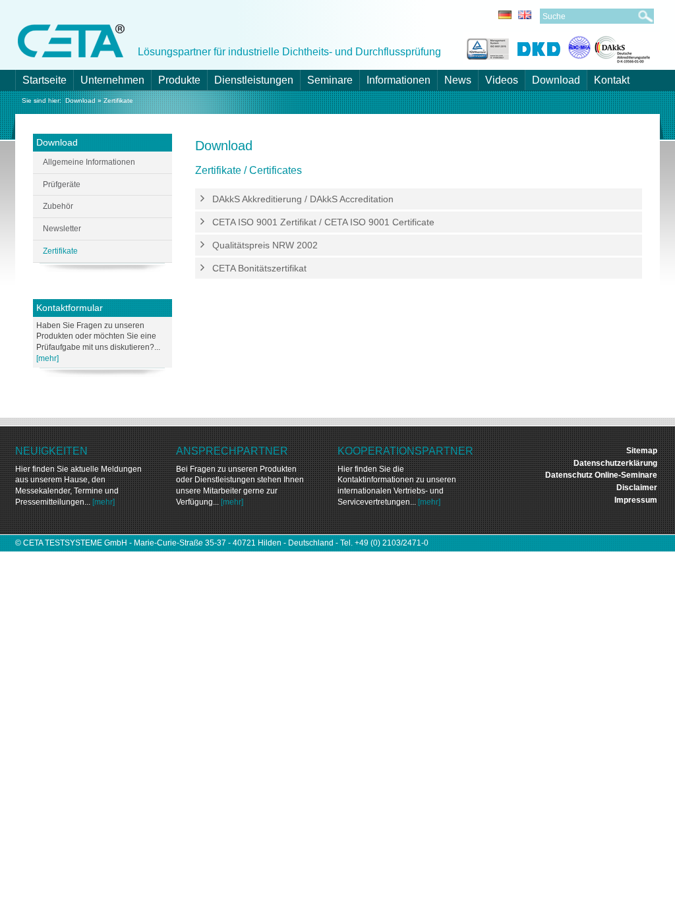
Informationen (398, 80)
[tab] (418, 199)
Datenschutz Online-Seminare (601, 475)
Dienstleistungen (253, 80)
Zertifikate (118, 100)
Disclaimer (636, 487)
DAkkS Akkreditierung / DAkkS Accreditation (303, 199)
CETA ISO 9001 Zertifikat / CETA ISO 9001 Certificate (323, 222)
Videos (501, 80)
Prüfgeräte (61, 184)
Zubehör (58, 206)
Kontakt (612, 80)
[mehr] (47, 358)
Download (556, 80)
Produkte (179, 80)
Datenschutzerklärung (615, 463)
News (457, 80)
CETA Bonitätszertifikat (259, 268)
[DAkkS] (609, 47)
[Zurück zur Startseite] (71, 39)
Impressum (635, 500)
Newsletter (62, 228)
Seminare (330, 80)
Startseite (44, 80)
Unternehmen (112, 80)
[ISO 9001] (486, 47)
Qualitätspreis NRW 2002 (265, 245)
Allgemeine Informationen (89, 162)
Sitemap (641, 450)
